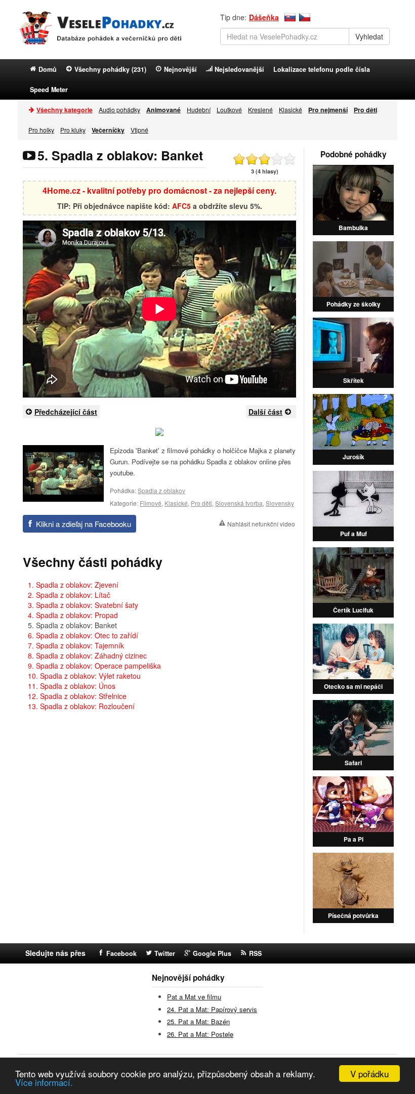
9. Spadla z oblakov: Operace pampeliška (94, 666)
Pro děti (201, 503)
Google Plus (212, 953)
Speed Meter (49, 89)
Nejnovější (180, 69)
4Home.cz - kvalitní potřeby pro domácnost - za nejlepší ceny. (159, 190)
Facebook (121, 953)
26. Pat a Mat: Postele (200, 1034)
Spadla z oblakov (161, 490)
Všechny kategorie (64, 109)
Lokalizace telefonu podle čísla (321, 69)
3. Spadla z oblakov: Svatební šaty (83, 605)
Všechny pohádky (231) (110, 69)
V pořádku (369, 1073)
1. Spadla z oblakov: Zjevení (73, 585)
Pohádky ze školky (353, 304)
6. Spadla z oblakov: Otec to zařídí (83, 635)
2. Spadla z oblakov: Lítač (69, 595)
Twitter (164, 953)
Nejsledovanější (239, 69)
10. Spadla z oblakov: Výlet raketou (84, 676)
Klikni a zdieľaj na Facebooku (83, 523)
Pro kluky (73, 129)
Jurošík (353, 456)
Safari (353, 762)
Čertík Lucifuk (353, 610)
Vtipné (139, 129)
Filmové (150, 503)
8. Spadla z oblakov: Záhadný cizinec (87, 655)
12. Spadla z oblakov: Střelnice (77, 696)
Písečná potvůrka (353, 915)
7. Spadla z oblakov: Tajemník (76, 645)
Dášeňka (264, 17)
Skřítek (353, 380)
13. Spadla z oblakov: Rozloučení (81, 706)
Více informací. (44, 1082)
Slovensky (280, 503)
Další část (265, 412)
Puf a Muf (353, 533)
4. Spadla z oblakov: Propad (73, 615)
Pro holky (41, 129)
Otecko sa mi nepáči (353, 686)
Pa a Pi (353, 839)
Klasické (290, 109)
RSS (255, 953)
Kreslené (260, 109)
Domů (47, 69)
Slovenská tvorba (239, 503)
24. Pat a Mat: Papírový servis (212, 1009)
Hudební (199, 109)
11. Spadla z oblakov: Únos (71, 686)
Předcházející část (65, 412)
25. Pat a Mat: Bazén (198, 1021)
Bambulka (353, 227)
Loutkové (229, 109)
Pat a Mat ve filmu (194, 996)
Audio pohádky (119, 109)
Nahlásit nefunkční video (261, 523)
